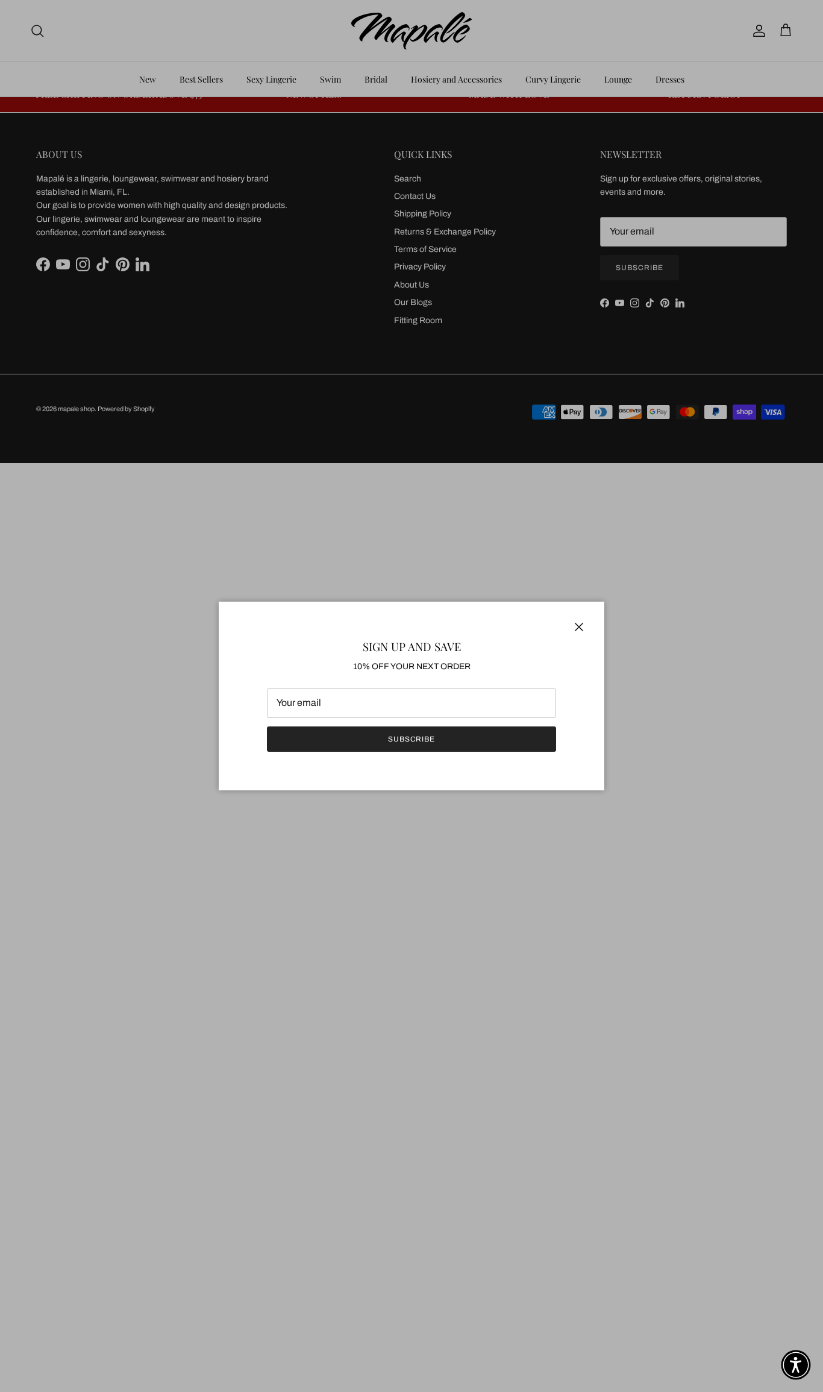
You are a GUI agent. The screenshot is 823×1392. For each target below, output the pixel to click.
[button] (796, 1365)
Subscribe (412, 739)
